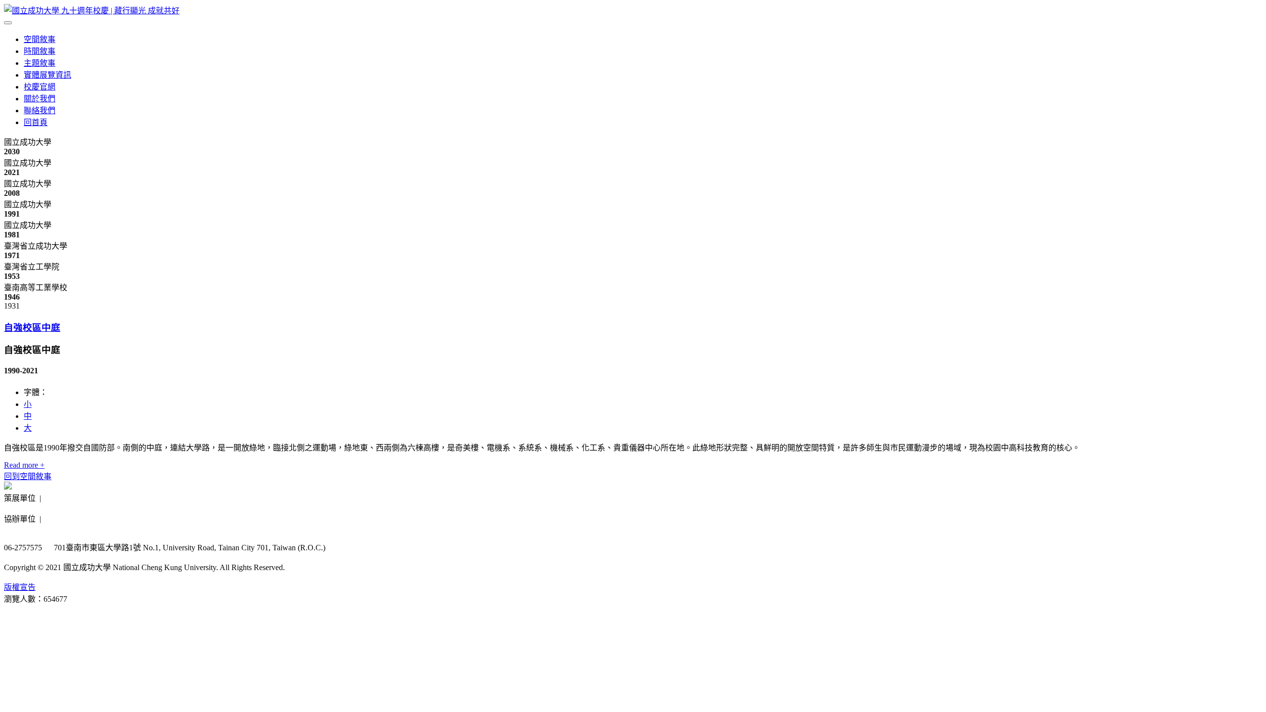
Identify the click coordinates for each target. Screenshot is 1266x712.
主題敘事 (39, 63)
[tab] (633, 326)
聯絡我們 (39, 110)
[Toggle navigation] (8, 22)
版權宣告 (20, 587)
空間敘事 (39, 39)
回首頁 (35, 122)
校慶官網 (39, 87)
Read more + (24, 465)
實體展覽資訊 (47, 75)
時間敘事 (39, 51)
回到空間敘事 (27, 476)
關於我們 (39, 98)
